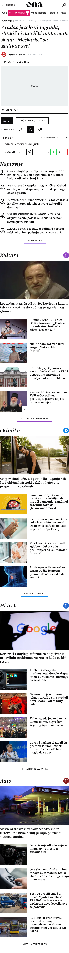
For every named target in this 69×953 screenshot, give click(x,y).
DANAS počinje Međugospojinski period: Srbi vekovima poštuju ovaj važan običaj (32, 230)
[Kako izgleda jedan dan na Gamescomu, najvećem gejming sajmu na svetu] (13, 727)
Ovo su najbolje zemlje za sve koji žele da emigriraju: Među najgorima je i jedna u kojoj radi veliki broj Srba (32, 174)
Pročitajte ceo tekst (16, 61)
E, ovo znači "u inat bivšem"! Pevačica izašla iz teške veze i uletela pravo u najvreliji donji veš (34, 203)
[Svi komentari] (20, 129)
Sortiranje (7, 129)
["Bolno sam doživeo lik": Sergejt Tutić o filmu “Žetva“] (13, 353)
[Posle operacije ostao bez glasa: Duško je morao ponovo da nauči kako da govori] (13, 576)
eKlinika (10, 430)
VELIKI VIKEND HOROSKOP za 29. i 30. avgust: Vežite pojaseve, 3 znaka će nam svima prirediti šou (31, 218)
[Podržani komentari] (30, 129)
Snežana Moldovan (16, 54)
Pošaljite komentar (32, 120)
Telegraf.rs (10, 4)
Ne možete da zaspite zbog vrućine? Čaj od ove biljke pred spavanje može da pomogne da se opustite (33, 189)
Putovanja (6, 20)
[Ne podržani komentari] (40, 129)
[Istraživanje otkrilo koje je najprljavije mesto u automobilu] (13, 854)
